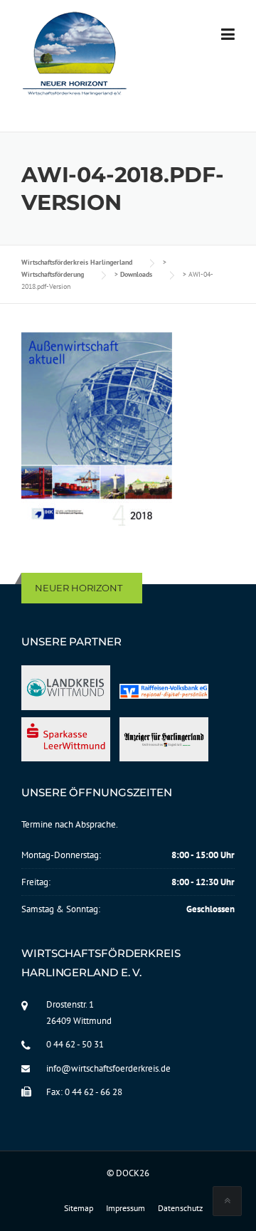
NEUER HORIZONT (78, 587)
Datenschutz (180, 1208)
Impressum (125, 1208)
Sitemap (78, 1208)
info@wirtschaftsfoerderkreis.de (108, 1068)
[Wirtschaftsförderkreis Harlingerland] (75, 56)
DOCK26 (132, 1173)
